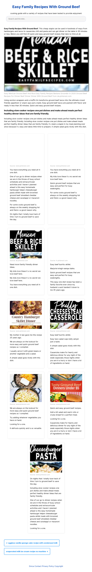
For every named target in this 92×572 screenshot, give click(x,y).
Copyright (59, 566)
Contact (38, 566)
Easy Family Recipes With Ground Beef (46, 7)
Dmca (31, 566)
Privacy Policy (48, 566)
